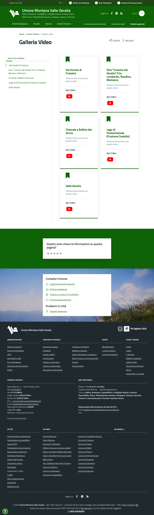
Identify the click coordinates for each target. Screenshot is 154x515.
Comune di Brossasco (51, 471)
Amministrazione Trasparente (19, 436)
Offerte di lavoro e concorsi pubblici (57, 448)
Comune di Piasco (85, 451)
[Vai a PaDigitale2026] (132, 329)
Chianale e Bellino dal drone (79, 131)
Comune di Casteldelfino (52, 474)
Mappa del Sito (13, 486)
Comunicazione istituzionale (95, 24)
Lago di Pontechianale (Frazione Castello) (118, 132)
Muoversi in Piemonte (51, 444)
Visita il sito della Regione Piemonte (57, 451)
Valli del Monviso (49, 436)
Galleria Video (131, 362)
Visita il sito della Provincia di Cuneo (57, 455)
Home (21, 34)
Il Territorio (130, 354)
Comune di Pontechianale (88, 455)
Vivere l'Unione (33, 34)
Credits (10, 474)
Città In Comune (128, 504)
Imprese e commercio (80, 346)
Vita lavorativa (78, 366)
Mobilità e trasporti (79, 350)
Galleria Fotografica (133, 358)
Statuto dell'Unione (15, 459)
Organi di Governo (14, 346)
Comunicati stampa (110, 354)
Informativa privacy (15, 463)
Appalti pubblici (49, 354)
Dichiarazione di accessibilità (18, 440)
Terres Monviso (49, 440)
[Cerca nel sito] (142, 13)
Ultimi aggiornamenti (15, 478)
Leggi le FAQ (12, 444)
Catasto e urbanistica (51, 362)
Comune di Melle (84, 448)
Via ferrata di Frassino (74, 71)
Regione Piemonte (15, 3)
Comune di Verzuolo (86, 471)
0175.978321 (15, 389)
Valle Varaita (73, 186)
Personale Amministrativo (17, 366)
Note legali (11, 467)
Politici (9, 369)
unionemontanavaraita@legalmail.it (26, 401)
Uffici (9, 354)
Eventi (128, 346)
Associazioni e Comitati (135, 373)
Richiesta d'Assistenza (16, 455)
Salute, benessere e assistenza (84, 354)
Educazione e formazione (53, 369)
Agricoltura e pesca (50, 346)
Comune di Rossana (86, 459)
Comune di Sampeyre (86, 463)
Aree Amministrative (15, 350)
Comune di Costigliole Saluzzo (90, 436)
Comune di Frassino (85, 440)
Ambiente (47, 350)
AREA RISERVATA (77, 511)
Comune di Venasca (85, 467)
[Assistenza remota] (136, 504)
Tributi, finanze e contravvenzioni (85, 358)
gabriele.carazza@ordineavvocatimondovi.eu (101, 409)
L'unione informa (108, 350)
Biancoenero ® (86, 508)
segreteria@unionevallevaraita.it (26, 404)
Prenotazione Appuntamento (18, 448)
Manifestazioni (108, 346)
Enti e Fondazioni (14, 362)
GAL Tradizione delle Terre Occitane (57, 463)
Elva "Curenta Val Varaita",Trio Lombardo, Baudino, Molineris (119, 75)
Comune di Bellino (50, 467)
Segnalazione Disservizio (17, 451)
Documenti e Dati (14, 358)
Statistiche (11, 482)
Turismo (75, 362)
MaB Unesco (48, 459)
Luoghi (128, 350)
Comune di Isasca (85, 444)
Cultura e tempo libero (52, 366)
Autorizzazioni (48, 358)
